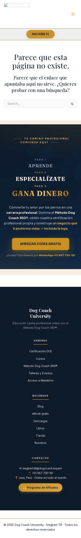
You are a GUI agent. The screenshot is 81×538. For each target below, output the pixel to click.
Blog (40, 406)
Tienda (40, 435)
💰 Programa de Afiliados (40, 487)
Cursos (40, 358)
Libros (40, 428)
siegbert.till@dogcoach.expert (42, 468)
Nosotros (40, 442)
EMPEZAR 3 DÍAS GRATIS (40, 244)
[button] (40, 34)
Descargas (41, 421)
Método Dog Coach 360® (40, 366)
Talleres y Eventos (40, 373)
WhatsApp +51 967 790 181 (57, 255)
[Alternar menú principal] (73, 14)
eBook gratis (40, 413)
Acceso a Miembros (40, 380)
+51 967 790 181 (42, 473)
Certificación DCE (40, 351)
